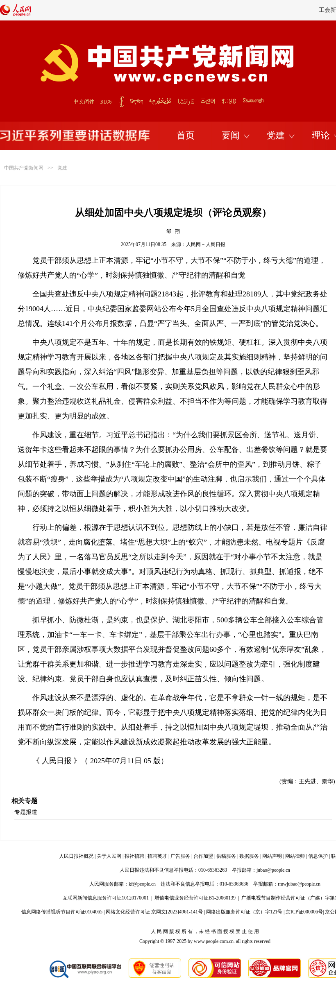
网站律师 (295, 856)
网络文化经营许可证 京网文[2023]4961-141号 (154, 912)
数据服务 (249, 856)
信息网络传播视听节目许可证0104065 (61, 912)
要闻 (231, 135)
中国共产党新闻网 (23, 168)
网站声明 (272, 856)
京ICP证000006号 (304, 912)
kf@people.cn (142, 884)
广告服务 (180, 856)
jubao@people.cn (273, 870)
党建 (276, 135)
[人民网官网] (15, 14)
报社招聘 (134, 856)
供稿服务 (226, 856)
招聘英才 (157, 856)
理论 (321, 135)
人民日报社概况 (76, 856)
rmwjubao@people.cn (299, 884)
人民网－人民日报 (205, 244)
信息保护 (318, 856)
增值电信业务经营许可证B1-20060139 (195, 898)
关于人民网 (109, 856)
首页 (186, 135)
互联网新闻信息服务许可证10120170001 (106, 898)
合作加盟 (203, 856)
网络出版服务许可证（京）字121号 (244, 912)
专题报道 (25, 812)
